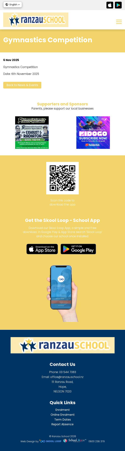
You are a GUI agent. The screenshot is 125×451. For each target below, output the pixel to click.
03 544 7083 (67, 372)
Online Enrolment (63, 415)
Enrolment (63, 410)
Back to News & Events (22, 85)
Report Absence (62, 424)
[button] (12, 4)
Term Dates (62, 420)
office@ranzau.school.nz (66, 377)
